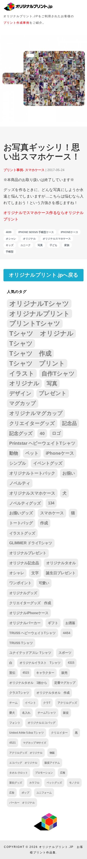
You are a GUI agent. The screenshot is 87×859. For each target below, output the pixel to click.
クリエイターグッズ (32, 423)
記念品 (69, 423)
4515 (26, 672)
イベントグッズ (47, 463)
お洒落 (70, 623)
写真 (40, 245)
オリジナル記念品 (24, 563)
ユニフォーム (44, 792)
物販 (52, 752)
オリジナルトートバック (32, 473)
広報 (62, 772)
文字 (35, 573)
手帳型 (9, 251)
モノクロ (74, 782)
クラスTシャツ (19, 692)
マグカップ (22, 403)
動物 (13, 453)
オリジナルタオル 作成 (53, 692)
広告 (11, 792)
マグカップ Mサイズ (34, 742)
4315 (71, 663)
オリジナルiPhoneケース (28, 613)
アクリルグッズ (67, 702)
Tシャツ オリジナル (41, 333)
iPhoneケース (69, 232)
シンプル (17, 463)
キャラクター (45, 672)
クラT (46, 702)
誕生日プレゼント (61, 573)
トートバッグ (21, 523)
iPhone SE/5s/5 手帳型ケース (36, 232)
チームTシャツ (47, 712)
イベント (30, 702)
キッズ (9, 245)
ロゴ (56, 433)
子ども (53, 245)
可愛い (44, 583)
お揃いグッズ (21, 513)
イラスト (21, 373)
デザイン (20, 393)
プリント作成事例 (16, 22)
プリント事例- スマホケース (24, 170)
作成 (44, 523)
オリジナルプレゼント (27, 553)
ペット (32, 453)
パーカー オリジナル (22, 802)
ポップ (25, 792)
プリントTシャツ (34, 323)
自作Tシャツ (58, 373)
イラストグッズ (22, 533)
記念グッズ (20, 433)
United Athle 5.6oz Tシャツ (26, 732)
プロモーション (44, 772)
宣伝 (12, 672)
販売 (64, 672)
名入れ (26, 712)
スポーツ (64, 653)
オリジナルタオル (61, 563)
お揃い (68, 473)
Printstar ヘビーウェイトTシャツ (42, 443)
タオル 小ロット (18, 772)
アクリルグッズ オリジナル (25, 752)
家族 (66, 245)
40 (42, 433)
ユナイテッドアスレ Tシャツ (30, 653)
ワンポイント (20, 583)
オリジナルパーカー (25, 623)
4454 (66, 633)
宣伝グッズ (15, 782)
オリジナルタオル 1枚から (28, 682)
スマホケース (52, 513)
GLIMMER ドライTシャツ (30, 543)
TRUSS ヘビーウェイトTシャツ (32, 633)
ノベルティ (19, 483)
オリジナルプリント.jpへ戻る (43, 275)
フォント (14, 722)
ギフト (53, 623)
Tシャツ (21, 343)
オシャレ (11, 238)
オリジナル (29, 238)
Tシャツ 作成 (30, 353)
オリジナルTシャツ (39, 303)
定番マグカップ (64, 682)
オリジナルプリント (39, 313)
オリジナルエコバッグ (41, 722)
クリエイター (59, 732)
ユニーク (25, 245)
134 (51, 503)
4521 (12, 742)
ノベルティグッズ (25, 503)
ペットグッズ (54, 782)
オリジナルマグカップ (36, 413)
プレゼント (53, 393)
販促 (66, 712)
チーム (13, 702)
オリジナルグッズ (23, 593)
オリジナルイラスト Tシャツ (40, 663)
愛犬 (12, 712)
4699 (8, 232)
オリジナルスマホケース (57, 238)
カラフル (34, 782)
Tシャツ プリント (37, 363)
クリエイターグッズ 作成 (30, 603)
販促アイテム (52, 762)
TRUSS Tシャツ (21, 643)
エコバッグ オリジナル (23, 762)
